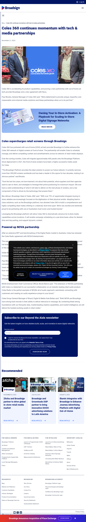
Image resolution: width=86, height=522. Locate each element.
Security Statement (29, 500)
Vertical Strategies (7, 493)
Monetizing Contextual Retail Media (54, 462)
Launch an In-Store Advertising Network (54, 442)
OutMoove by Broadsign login (54, 492)
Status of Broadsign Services (10, 500)
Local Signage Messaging (9, 462)
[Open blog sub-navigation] (3, 15)
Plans (3, 465)
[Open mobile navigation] (82, 8)
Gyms (68, 462)
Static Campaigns (7, 454)
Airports (69, 449)
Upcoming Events (29, 497)
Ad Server (5, 445)
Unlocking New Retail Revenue (54, 459)
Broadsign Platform (8, 442)
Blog (3, 23)
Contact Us (27, 490)
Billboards (70, 442)
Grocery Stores (71, 465)
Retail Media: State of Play (53, 447)
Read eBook (47, 127)
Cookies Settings (20, 274)
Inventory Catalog (29, 454)
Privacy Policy (51, 347)
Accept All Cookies (65, 274)
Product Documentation (9, 497)
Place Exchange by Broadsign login (54, 487)
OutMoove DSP (28, 450)
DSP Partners (28, 447)
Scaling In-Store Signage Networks (52, 454)
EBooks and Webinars (8, 487)
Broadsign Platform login (53, 483)
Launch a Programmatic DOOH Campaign (33, 442)
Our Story (27, 487)
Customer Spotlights (8, 490)
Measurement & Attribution (32, 457)
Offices (69, 459)
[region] (43, 261)
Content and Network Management (8, 449)
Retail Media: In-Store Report (53, 450)
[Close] (72, 244)
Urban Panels (71, 445)
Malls (68, 455)
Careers (26, 493)
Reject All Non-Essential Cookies (43, 274)
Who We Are (27, 483)
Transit (69, 452)
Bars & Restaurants (72, 469)
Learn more (64, 518)
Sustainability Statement (31, 504)
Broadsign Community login (54, 495)
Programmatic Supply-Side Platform (10, 458)
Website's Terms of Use (36, 342)
